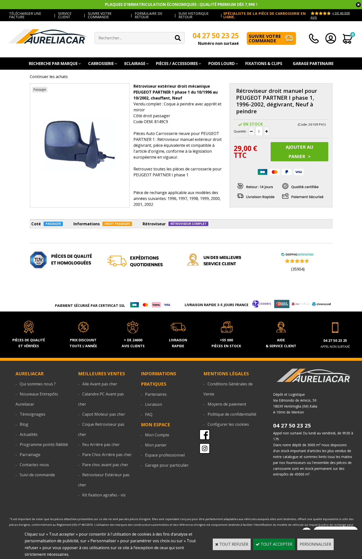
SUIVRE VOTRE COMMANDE (100, 15)
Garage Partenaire (313, 63)
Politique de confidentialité (232, 414)
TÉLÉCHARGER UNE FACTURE (25, 15)
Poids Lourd (221, 63)
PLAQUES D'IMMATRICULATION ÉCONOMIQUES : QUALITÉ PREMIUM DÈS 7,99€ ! (181, 4)
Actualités (29, 434)
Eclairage (134, 63)
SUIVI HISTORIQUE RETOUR (194, 15)
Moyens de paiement (227, 404)
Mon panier (156, 445)
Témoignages (32, 414)
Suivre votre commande (265, 38)
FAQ (148, 414)
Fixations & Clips (263, 63)
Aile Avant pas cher (99, 384)
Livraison (153, 404)
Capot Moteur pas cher (103, 414)
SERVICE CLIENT (64, 15)
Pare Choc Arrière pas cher (107, 454)
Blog (24, 424)
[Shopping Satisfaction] (297, 255)
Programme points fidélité (44, 444)
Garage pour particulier (167, 465)
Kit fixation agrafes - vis (104, 495)
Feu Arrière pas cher (101, 444)
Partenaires (156, 394)
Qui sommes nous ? (38, 384)
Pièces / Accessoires (177, 63)
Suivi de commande (37, 474)
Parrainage (30, 454)
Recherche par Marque (53, 63)
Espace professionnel (165, 455)
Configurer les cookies (228, 424)
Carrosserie (101, 63)
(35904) (298, 269)
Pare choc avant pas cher (105, 464)
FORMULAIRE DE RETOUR (148, 15)
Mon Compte (157, 435)
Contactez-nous (34, 464)
